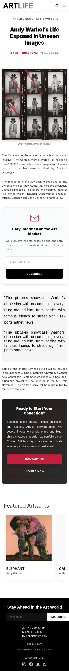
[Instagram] (24, 664)
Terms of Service (43, 649)
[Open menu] (64, 6)
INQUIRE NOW (34, 471)
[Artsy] (45, 664)
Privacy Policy (24, 649)
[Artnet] (38, 664)
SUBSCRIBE (34, 273)
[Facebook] (31, 664)
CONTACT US (34, 459)
